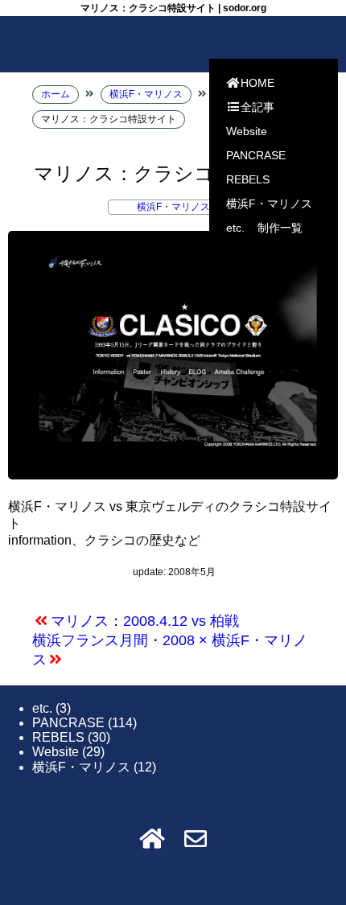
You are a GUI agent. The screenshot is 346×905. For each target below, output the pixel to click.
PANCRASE (256, 155)
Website (246, 131)
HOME (257, 82)
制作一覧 (280, 227)
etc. (235, 227)
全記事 (257, 107)
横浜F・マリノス (269, 203)
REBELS (248, 179)
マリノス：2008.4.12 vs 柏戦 (145, 621)
